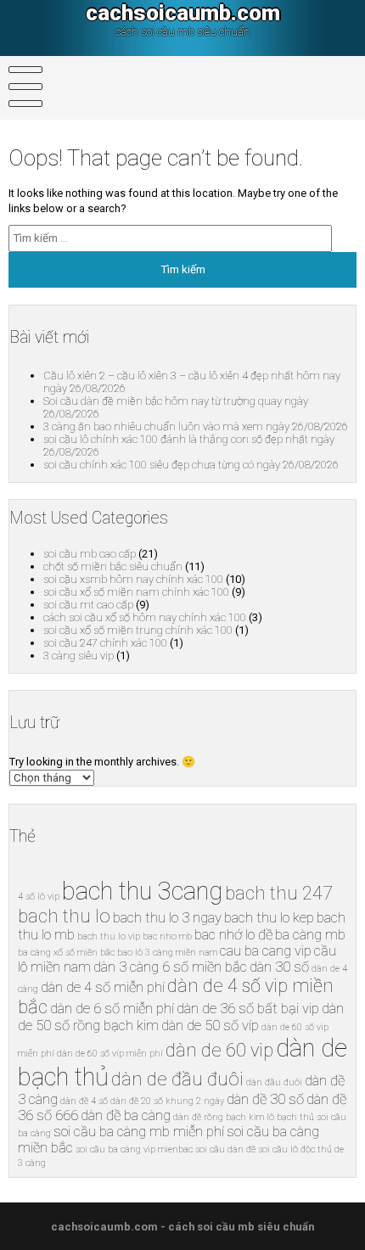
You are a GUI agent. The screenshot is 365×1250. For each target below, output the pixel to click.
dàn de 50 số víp (210, 1025)
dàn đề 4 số (84, 1101)
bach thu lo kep (269, 918)
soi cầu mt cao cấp (88, 604)
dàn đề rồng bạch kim (218, 1117)
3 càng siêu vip (78, 655)
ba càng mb (310, 935)
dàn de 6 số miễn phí (112, 1009)
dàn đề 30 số (265, 1099)
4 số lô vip (38, 896)
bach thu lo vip (108, 936)
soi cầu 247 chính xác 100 (105, 642)
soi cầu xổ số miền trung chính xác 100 (138, 630)
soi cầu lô (278, 1149)
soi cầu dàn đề (225, 1149)
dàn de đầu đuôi (177, 1079)
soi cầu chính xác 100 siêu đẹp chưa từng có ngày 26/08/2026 (191, 464)
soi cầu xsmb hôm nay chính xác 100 (133, 579)
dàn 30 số (279, 967)
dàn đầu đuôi (274, 1082)
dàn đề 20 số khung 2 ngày (167, 1101)
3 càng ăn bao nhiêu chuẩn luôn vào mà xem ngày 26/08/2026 (195, 426)
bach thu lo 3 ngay (167, 918)
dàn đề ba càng (126, 1115)
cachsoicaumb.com (183, 12)
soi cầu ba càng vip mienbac (134, 1149)
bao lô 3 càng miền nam (167, 952)
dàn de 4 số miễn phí (103, 987)
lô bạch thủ (290, 1117)
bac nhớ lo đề (233, 935)
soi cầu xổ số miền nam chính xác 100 (136, 592)
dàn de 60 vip (219, 1050)
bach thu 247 (279, 893)
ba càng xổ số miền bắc (66, 952)
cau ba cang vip (266, 951)
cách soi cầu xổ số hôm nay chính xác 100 (144, 617)
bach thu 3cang (142, 891)
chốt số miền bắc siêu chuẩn (112, 566)
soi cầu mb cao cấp (89, 553)
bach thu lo (64, 916)
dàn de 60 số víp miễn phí (110, 1053)
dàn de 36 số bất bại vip (248, 1009)
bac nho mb (167, 936)
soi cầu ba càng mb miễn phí (138, 1132)
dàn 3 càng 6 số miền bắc (170, 967)
